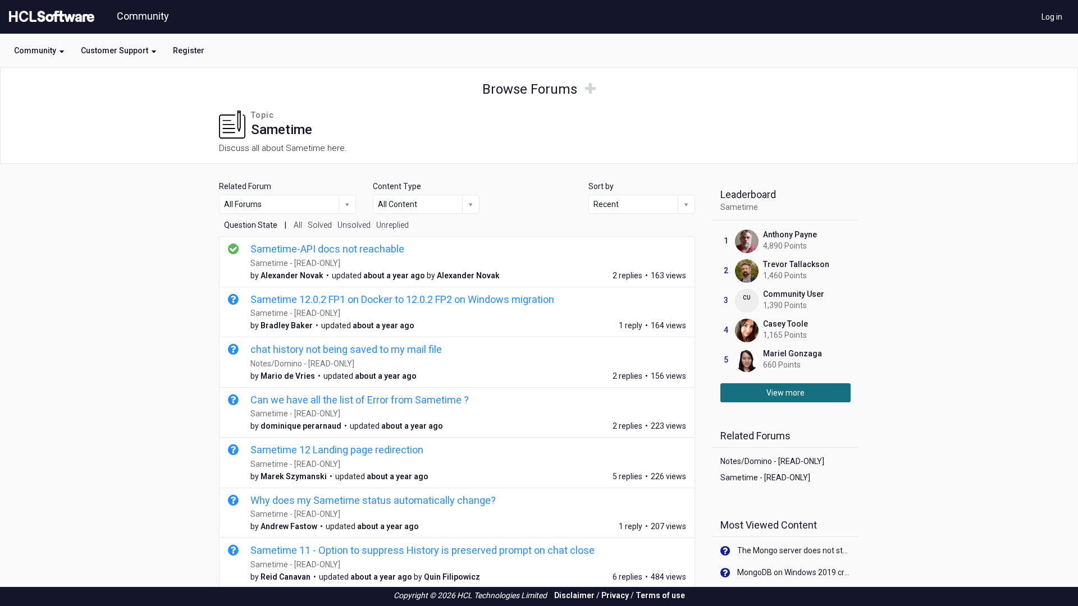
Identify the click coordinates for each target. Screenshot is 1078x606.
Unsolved (354, 225)
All (298, 225)
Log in (1052, 16)
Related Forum (245, 186)
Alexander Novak (292, 275)
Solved (320, 225)
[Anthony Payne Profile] (747, 240)
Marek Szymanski (294, 476)
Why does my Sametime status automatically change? (373, 500)
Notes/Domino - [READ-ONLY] (302, 363)
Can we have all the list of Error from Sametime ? (359, 400)
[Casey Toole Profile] (747, 329)
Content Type (397, 186)
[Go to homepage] (49, 17)
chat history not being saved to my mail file (346, 349)
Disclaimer (574, 595)
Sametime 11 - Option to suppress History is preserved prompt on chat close (422, 550)
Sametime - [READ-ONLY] (295, 263)
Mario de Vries (288, 375)
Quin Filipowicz (452, 576)
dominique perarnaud (301, 425)
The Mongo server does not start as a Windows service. (794, 550)
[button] (39, 50)
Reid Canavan (285, 576)
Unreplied (392, 225)
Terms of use (660, 595)
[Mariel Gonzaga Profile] (747, 359)
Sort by (601, 186)
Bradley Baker (287, 325)
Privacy (615, 595)
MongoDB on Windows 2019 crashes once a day (794, 572)
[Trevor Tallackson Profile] (747, 270)
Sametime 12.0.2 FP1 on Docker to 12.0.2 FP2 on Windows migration (402, 299)
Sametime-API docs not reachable (327, 249)
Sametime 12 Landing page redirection (336, 450)
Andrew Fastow (289, 526)
